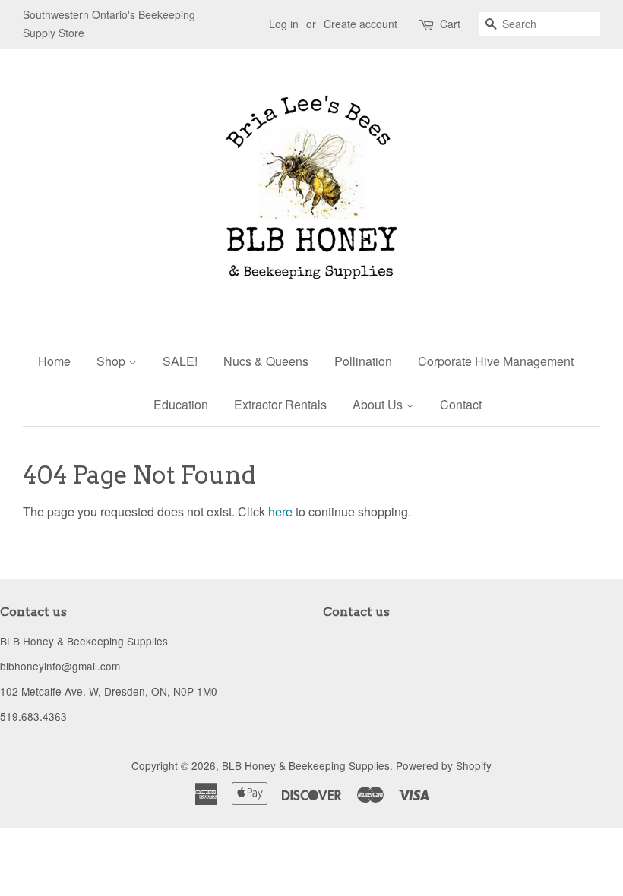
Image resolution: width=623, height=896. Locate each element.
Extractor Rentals (280, 404)
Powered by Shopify (444, 765)
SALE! (180, 361)
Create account (360, 23)
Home (54, 361)
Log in (284, 23)
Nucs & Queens (265, 361)
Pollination (363, 361)
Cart (450, 23)
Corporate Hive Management (496, 361)
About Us (379, 404)
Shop (112, 361)
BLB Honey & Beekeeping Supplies (306, 765)
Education (180, 404)
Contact (461, 404)
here (280, 511)
